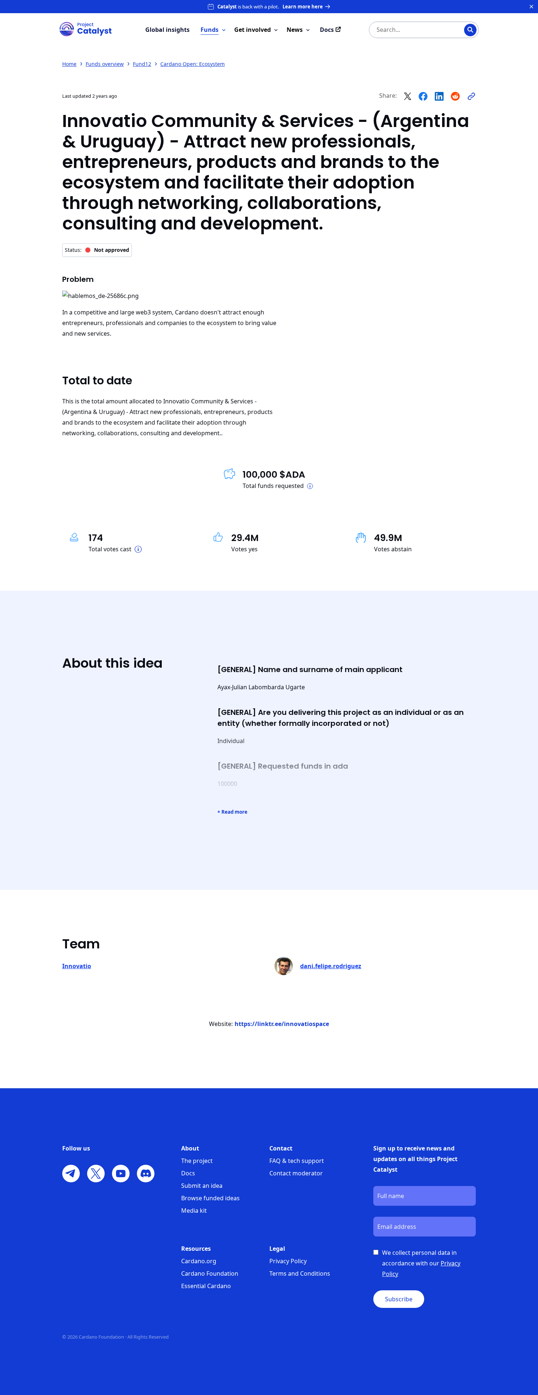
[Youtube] (121, 1173)
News (295, 30)
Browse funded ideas (210, 1198)
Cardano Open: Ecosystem (192, 63)
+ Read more (232, 812)
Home (69, 63)
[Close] (531, 6)
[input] (409, 30)
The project (197, 1161)
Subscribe (398, 1299)
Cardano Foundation (209, 1273)
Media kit (194, 1210)
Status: (97, 249)
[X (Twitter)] (96, 1173)
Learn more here (303, 6)
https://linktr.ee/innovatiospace (282, 1024)
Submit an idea (202, 1186)
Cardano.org (198, 1261)
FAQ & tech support (296, 1161)
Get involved (252, 30)
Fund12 (142, 63)
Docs (188, 1173)
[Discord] (145, 1173)
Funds (209, 30)
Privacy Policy (288, 1261)
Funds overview (105, 63)
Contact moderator (296, 1173)
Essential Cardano (206, 1286)
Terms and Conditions (299, 1273)
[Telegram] (71, 1173)
